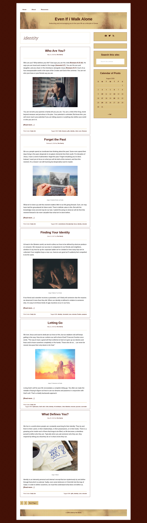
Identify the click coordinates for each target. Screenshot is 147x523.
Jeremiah (65, 314)
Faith (60, 131)
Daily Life (33, 131)
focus (75, 224)
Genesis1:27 (60, 65)
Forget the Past (55, 139)
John (76, 131)
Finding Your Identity (55, 232)
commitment (62, 224)
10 (102, 94)
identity (72, 131)
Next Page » (33, 503)
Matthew (68, 406)
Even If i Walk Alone (73, 19)
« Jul (109, 114)
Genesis (64, 131)
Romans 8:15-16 (76, 63)
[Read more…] (28, 125)
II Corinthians (58, 406)
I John (47, 406)
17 (102, 98)
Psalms (79, 314)
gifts (68, 131)
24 (102, 102)
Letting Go (55, 322)
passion (78, 406)
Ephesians (36, 406)
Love (80, 131)
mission (84, 224)
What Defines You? (55, 414)
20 (114, 98)
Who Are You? (55, 50)
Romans (84, 131)
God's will (42, 406)
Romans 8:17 (71, 68)
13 (114, 94)
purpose (84, 314)
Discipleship (69, 224)
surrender (84, 406)
